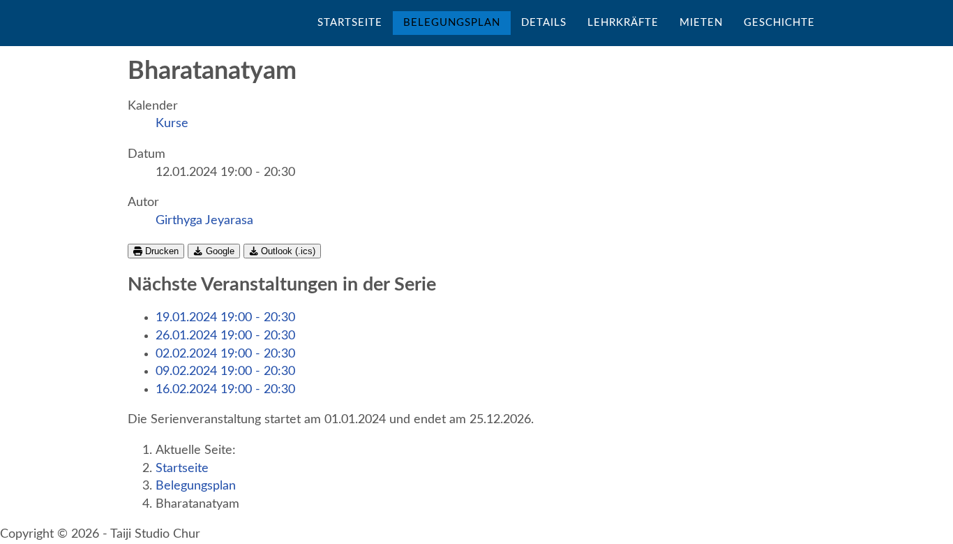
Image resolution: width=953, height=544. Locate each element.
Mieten (701, 22)
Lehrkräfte (623, 22)
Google (218, 251)
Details (543, 22)
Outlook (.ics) (286, 251)
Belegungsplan (451, 22)
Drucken (160, 251)
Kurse (172, 123)
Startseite (349, 22)
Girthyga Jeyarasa (204, 220)
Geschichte (779, 22)
